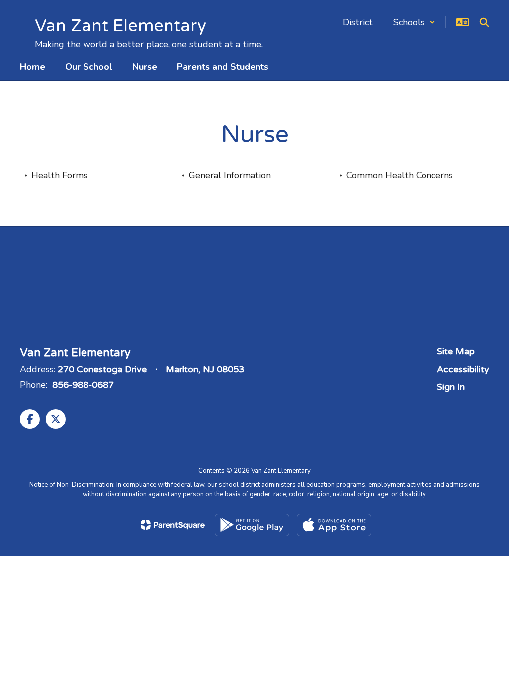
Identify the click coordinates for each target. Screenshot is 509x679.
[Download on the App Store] (334, 525)
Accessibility (463, 369)
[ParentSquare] (172, 524)
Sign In (451, 386)
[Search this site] (484, 22)
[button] (414, 22)
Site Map (456, 351)
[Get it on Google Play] (252, 525)
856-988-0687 (83, 384)
